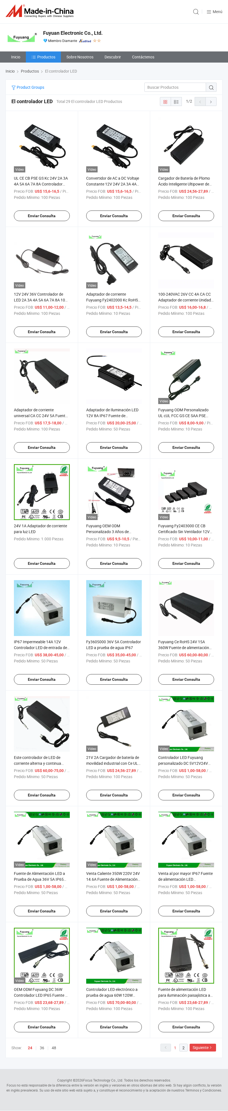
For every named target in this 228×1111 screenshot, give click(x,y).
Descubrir (113, 57)
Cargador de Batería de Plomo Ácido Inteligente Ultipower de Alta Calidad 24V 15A (184, 183)
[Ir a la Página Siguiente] (211, 101)
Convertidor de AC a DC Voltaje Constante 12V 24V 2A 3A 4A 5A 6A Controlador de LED (112, 183)
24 (30, 1048)
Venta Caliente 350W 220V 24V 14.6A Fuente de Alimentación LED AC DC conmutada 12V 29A (113, 879)
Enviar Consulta (42, 216)
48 (54, 1047)
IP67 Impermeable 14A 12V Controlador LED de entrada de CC (40, 647)
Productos (46, 57)
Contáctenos (143, 57)
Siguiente (201, 1047)
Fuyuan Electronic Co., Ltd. (73, 33)
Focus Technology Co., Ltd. (103, 1080)
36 (42, 1047)
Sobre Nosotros (79, 57)
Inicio (15, 57)
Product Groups (30, 87)
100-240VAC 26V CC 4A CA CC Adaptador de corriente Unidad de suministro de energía (184, 299)
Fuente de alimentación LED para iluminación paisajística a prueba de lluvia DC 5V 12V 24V (185, 995)
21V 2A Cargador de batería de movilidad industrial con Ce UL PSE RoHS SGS (112, 763)
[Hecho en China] (41, 11)
